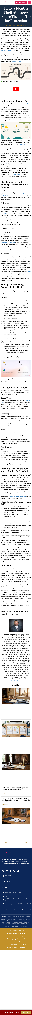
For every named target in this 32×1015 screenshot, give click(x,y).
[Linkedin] (17, 870)
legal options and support (7, 50)
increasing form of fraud (23, 104)
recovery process (16, 174)
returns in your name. (17, 121)
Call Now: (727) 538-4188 (11, 1012)
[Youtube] (6, 870)
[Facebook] (3, 870)
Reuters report (4, 163)
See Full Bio (15, 681)
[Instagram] (10, 870)
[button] (29, 2)
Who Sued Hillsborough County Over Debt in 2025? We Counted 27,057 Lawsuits (16, 799)
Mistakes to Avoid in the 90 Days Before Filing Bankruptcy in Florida (15, 788)
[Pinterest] (14, 870)
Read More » (5, 793)
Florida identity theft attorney (18, 496)
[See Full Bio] (20, 681)
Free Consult (25, 1012)
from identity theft (16, 61)
